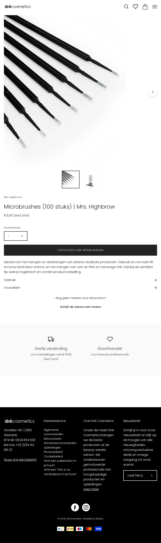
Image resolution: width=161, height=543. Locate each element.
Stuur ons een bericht (20, 459)
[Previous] (8, 92)
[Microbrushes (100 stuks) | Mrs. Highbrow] (71, 179)
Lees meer (91, 489)
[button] (80, 306)
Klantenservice (55, 421)
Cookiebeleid (53, 456)
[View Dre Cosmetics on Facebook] (75, 507)
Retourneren (53, 439)
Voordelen (12, 287)
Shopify (99, 518)
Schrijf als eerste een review (80, 307)
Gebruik (10, 280)
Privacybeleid (53, 452)
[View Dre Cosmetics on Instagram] (86, 507)
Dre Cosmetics (74, 518)
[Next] (152, 92)
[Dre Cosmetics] (17, 6)
